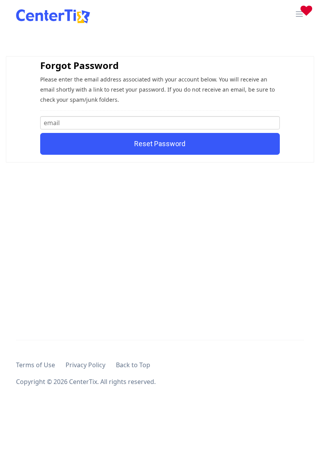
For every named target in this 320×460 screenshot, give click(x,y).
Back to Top (133, 365)
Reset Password (159, 144)
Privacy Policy (85, 365)
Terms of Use (35, 365)
